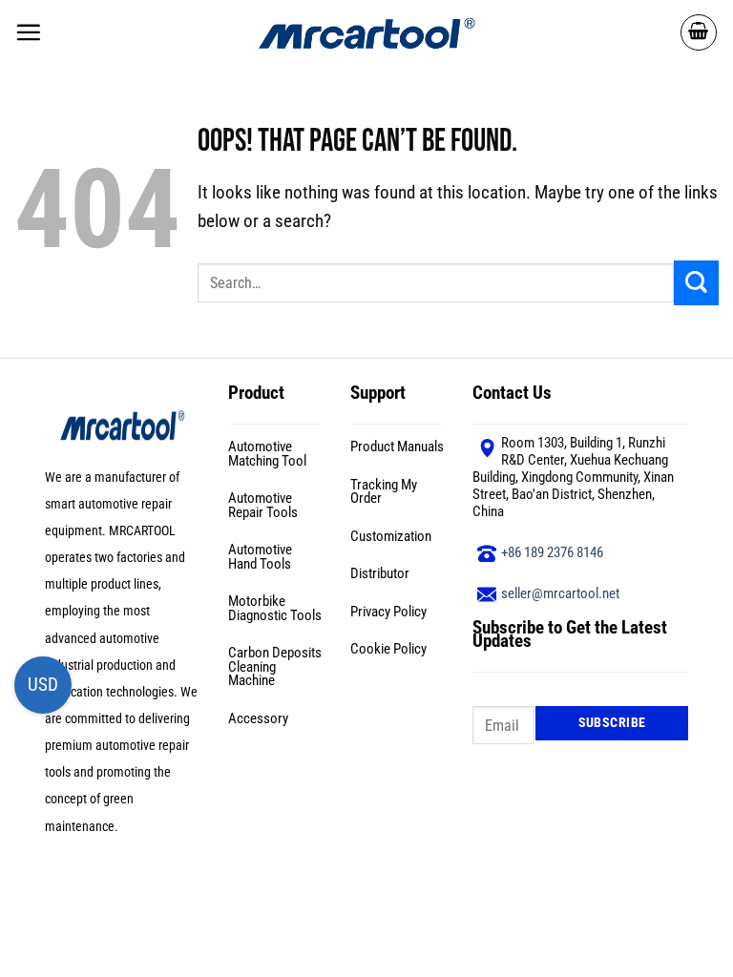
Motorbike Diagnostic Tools (275, 608)
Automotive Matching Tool (267, 453)
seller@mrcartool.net (560, 593)
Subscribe (612, 722)
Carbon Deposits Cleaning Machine (275, 666)
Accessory (258, 718)
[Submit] (696, 282)
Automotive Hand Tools (260, 556)
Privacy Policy (388, 611)
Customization (390, 536)
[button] (28, 32)
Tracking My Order (383, 492)
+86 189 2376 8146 (552, 552)
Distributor (379, 573)
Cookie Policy (388, 648)
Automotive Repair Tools (263, 505)
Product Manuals (397, 446)
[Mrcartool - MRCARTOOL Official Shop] (366, 32)
